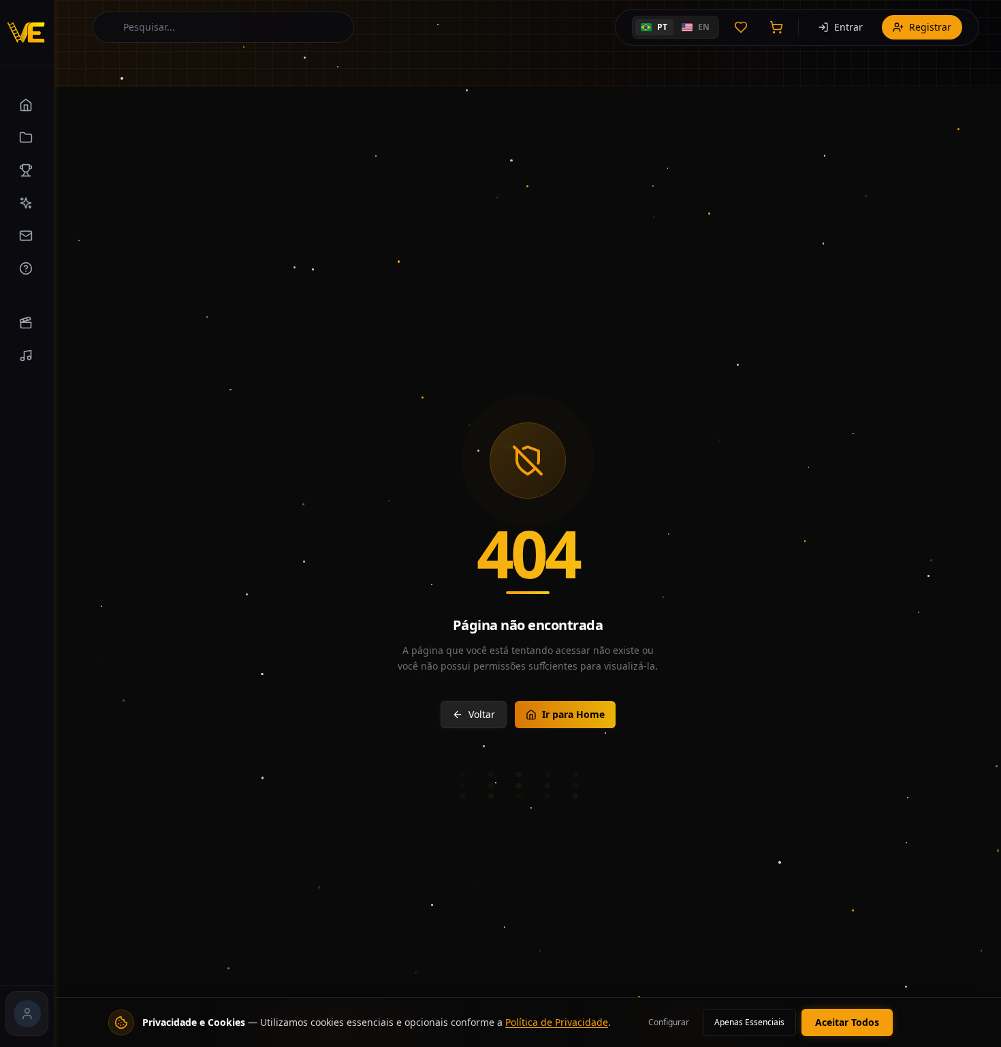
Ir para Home (573, 714)
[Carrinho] (776, 27)
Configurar (668, 1022)
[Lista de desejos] (740, 27)
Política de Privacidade (556, 1022)
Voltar (481, 714)
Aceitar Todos (847, 1022)
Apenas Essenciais (749, 1022)
